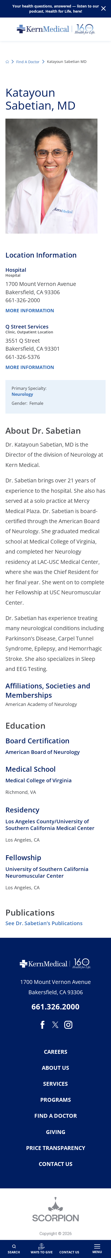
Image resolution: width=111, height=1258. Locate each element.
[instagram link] (68, 1024)
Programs (55, 1100)
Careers (55, 1052)
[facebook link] (42, 1024)
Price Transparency (55, 1148)
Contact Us (56, 1164)
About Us (55, 1068)
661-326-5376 (22, 356)
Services (55, 1084)
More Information (29, 310)
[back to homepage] (7, 61)
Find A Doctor (27, 61)
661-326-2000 (22, 300)
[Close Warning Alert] (103, 9)
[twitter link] (55, 1024)
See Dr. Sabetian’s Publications (44, 923)
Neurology (22, 394)
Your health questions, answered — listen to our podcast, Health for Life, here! (55, 8)
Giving (55, 1132)
